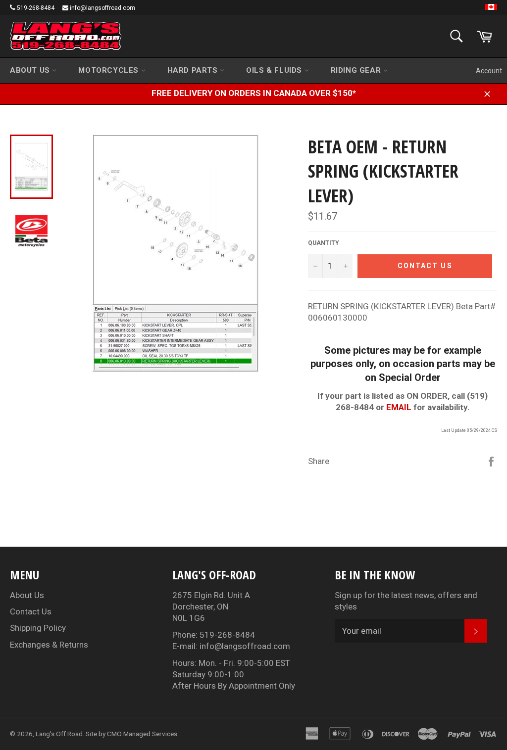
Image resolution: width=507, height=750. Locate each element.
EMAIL (398, 407)
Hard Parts (193, 70)
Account (489, 71)
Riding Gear (357, 70)
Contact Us (30, 611)
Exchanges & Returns (49, 645)
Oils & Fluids (275, 70)
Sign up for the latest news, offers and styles (406, 600)
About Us (31, 70)
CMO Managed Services (142, 734)
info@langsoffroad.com (102, 7)
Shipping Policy (38, 628)
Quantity (323, 242)
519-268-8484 (35, 7)
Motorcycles (109, 70)
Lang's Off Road (59, 734)
